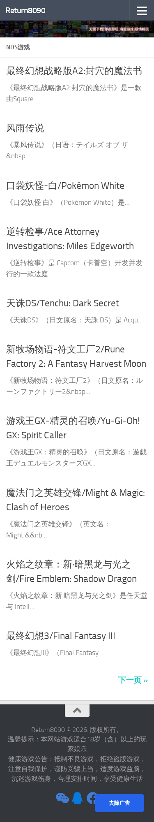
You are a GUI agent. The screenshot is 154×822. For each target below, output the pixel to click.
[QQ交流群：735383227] (77, 798)
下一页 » (133, 680)
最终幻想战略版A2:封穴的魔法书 (74, 70)
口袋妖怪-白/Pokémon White (65, 185)
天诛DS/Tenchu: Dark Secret (62, 303)
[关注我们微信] (61, 798)
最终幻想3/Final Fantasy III (60, 635)
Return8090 (25, 10)
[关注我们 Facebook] (93, 798)
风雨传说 (25, 128)
